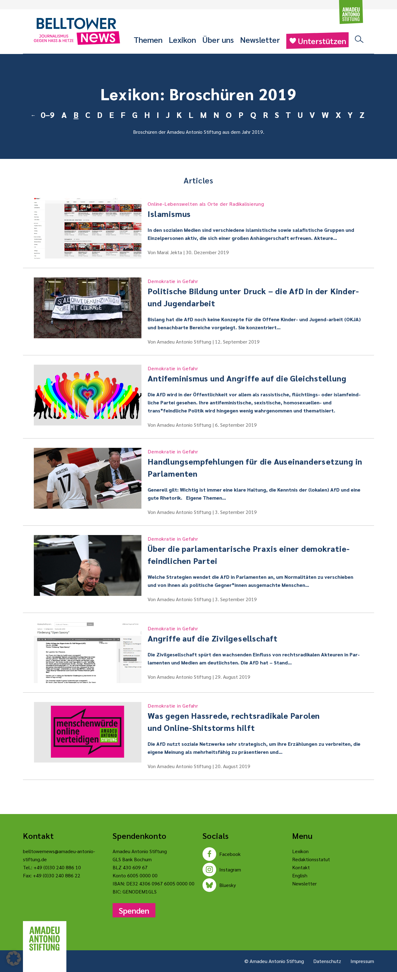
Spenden (134, 910)
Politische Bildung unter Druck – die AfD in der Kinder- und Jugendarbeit (253, 293)
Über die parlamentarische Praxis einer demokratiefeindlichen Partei (248, 550)
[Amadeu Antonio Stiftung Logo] (44, 938)
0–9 (48, 114)
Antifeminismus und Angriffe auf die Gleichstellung (247, 374)
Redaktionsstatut (311, 859)
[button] (13, 958)
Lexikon (182, 39)
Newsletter (260, 39)
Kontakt (301, 867)
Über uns (218, 39)
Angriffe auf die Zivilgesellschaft (213, 634)
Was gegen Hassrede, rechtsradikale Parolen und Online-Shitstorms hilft (234, 717)
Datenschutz (327, 961)
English (299, 875)
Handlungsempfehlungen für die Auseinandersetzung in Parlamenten (255, 463)
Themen (148, 39)
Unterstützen (322, 40)
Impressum (362, 961)
